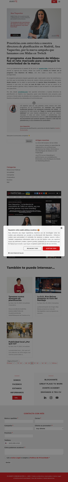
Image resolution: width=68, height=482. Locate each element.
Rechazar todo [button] (32, 248)
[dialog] (34, 241)
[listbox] (61, 228)
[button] (16, 253)
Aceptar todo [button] (51, 248)
